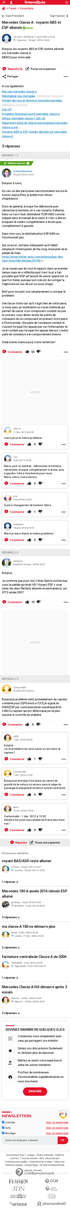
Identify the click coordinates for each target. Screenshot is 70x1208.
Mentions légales (14, 1165)
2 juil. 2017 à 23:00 (22, 460)
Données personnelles (17, 1161)
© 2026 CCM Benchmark (52, 1165)
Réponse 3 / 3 (10, 678)
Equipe (31, 1155)
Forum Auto (27, 8)
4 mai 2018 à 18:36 (22, 499)
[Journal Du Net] (18, 1188)
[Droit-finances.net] (51, 1189)
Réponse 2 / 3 (10, 552)
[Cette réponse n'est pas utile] (38, 352)
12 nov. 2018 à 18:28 (23, 810)
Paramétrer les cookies (41, 1161)
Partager (12, 76)
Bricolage (9, 1133)
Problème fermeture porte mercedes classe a (31, 114)
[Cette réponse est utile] (27, 352)
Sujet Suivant (57, 15)
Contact (15, 1158)
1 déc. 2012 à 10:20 (22, 775)
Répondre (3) (15, 68)
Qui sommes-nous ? (16, 1155)
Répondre (21, 842)
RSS (42, 1158)
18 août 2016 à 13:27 (23, 174)
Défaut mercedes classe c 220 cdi (23, 118)
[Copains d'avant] (18, 1196)
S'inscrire (35, 1091)
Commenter (14, 351)
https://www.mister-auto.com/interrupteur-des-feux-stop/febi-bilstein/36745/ (32, 258)
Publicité (59, 1155)
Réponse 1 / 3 (10, 155)
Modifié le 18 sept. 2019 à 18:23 (29, 564)
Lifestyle (9, 1122)
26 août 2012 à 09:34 (23, 690)
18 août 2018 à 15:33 (23, 527)
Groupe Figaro (31, 1165)
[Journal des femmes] (18, 1181)
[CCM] (51, 1181)
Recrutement (53, 1158)
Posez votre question (43, 68)
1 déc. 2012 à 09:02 (22, 739)
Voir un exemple (57, 1122)
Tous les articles (29, 1158)
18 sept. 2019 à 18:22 (38, 40)
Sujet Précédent (14, 15)
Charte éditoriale (45, 1155)
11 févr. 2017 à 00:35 (23, 432)
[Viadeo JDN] (51, 1196)
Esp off (7, 109)
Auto (7, 1128)
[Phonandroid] (51, 1203)
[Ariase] (18, 1204)
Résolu (29, 28)
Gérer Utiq (59, 1161)
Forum (12, 8)
